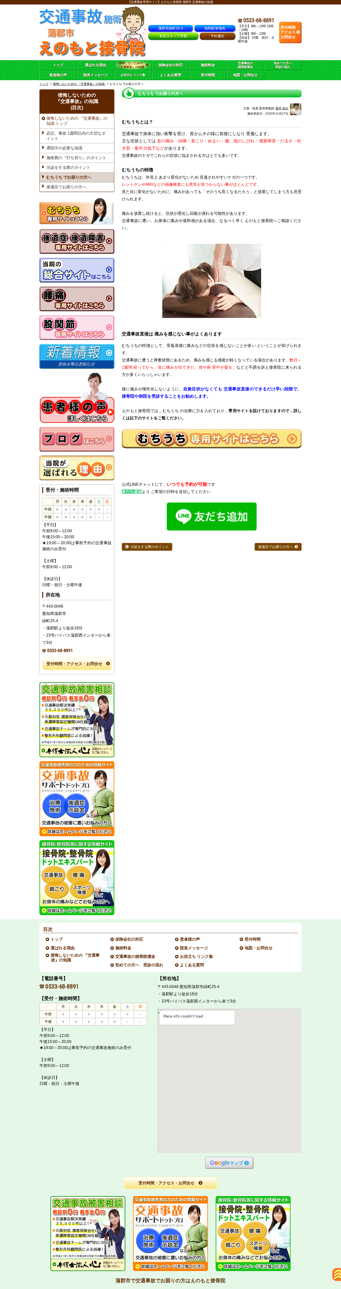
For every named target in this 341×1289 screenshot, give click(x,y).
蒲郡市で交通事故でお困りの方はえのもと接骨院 (170, 1280)
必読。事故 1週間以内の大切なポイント (76, 136)
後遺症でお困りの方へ (275, 547)
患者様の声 (190, 939)
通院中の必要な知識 (64, 148)
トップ (58, 65)
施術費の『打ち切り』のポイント (76, 158)
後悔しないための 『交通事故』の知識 (79, 84)
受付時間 (253, 939)
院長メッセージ (194, 948)
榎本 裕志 (282, 108)
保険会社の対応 (129, 939)
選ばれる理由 (63, 948)
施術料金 (123, 948)
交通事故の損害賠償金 (135, 956)
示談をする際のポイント (149, 547)
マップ (226, 1163)
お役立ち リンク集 (196, 956)
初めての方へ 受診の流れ (139, 965)
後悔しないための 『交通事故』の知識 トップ (76, 121)
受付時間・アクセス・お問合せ (74, 664)
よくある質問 (192, 965)
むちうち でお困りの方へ (68, 177)
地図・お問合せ (259, 948)
